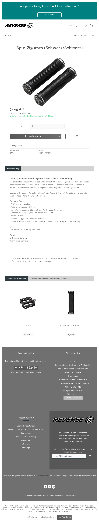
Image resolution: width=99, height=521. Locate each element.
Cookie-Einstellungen (26, 426)
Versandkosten (43, 476)
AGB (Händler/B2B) (73, 387)
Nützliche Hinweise (73, 372)
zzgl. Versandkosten (25, 113)
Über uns (26, 444)
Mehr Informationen (61, 511)
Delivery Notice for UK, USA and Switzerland (26, 429)
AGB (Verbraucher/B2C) (73, 391)
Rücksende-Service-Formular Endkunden (73, 365)
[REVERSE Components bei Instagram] (53, 487)
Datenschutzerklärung (26, 437)
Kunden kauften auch (16, 279)
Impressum (26, 433)
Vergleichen (17, 146)
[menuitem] (70, 25)
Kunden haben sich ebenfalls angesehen (49, 279)
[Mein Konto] (86, 25)
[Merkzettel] (80, 25)
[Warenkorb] (91, 25)
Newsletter (26, 440)
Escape (28, 325)
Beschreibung (13, 169)
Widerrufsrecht (73, 394)
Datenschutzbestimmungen (77, 449)
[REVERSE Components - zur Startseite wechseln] (19, 25)
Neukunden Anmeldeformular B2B (73, 369)
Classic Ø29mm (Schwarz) (71, 325)
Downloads (73, 376)
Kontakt (73, 361)
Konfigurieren (65, 517)
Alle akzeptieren (48, 517)
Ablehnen (32, 517)
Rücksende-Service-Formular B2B (73, 380)
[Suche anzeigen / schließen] (75, 25)
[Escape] (27, 302)
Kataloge (26, 448)
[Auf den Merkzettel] (77, 136)
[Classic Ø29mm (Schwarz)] (71, 302)
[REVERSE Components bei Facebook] (45, 487)
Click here (49, 15)
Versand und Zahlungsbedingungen (73, 383)
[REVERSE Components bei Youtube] (49, 487)
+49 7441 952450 (26, 367)
